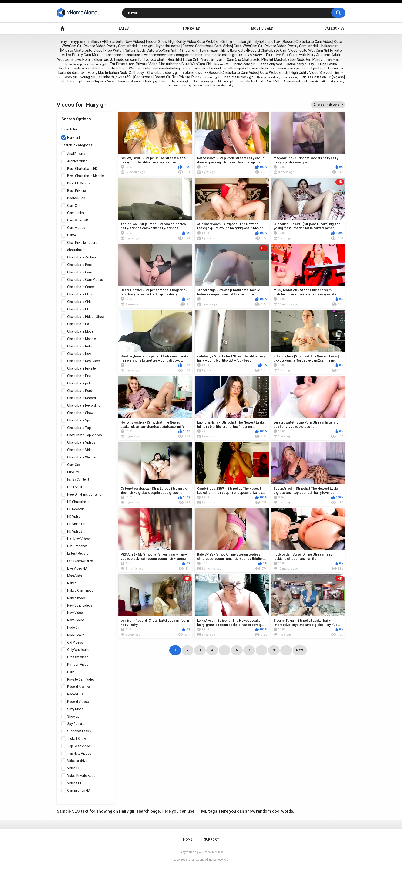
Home (62, 28)
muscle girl (98, 64)
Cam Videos (76, 228)
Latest (125, 28)
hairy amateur (209, 50)
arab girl (71, 77)
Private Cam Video (81, 679)
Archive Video (77, 161)
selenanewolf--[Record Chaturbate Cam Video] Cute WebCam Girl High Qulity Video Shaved (257, 72)
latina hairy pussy (76, 64)
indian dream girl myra (185, 85)
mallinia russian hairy (219, 85)
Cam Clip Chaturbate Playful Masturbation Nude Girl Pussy (274, 59)
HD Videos (74, 531)
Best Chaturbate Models (85, 176)
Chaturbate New (79, 354)
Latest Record (78, 553)
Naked (72, 583)
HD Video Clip (77, 524)
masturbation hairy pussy (327, 81)
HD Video (73, 516)
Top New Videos (79, 753)
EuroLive (73, 472)
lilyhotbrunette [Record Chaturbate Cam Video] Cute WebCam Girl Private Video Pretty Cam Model (237, 46)
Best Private (76, 191)
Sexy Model (75, 709)
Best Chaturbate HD (82, 168)
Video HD (73, 768)
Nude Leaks (75, 635)
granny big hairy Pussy (100, 81)
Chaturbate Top (79, 428)
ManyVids (74, 576)
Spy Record (75, 724)
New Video (75, 613)
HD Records (76, 509)
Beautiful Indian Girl (183, 60)
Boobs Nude (76, 198)
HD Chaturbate (78, 502)
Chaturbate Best (79, 265)
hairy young (291, 77)
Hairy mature (334, 59)
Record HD (75, 694)
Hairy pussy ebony (268, 77)
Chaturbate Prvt (79, 376)
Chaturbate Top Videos (84, 435)
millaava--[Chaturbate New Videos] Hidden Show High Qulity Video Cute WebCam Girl (157, 41)
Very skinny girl (212, 59)
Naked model (77, 598)
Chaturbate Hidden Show (85, 317)
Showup (73, 716)
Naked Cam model (80, 590)
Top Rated (191, 28)
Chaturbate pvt (78, 383)
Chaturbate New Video (84, 361)
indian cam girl (244, 64)
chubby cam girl (71, 81)
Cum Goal (74, 465)
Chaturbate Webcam (82, 457)
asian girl (244, 42)
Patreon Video (77, 664)
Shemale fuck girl (250, 81)
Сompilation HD (78, 790)
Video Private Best (81, 776)
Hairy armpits (253, 55)
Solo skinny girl (204, 81)
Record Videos (78, 701)
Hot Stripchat (77, 546)
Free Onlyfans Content (84, 494)
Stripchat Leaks (79, 731)
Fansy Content (78, 479)
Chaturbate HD (78, 309)
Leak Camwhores (80, 561)
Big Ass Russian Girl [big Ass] (323, 77)
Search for (69, 129)
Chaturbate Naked (80, 346)
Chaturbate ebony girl (163, 73)
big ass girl (225, 81)
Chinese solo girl (295, 81)
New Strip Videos (80, 605)
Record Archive (78, 687)
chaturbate (75, 250)
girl (232, 42)
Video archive (77, 761)
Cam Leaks (75, 213)
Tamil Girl (273, 81)
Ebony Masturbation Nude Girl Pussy (116, 73)
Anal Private (76, 154)
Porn (70, 672)
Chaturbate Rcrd (79, 391)
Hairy (63, 42)
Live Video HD (77, 568)
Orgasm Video (77, 657)
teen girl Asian (129, 81)
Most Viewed (262, 28)
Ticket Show (76, 738)
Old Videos (75, 642)
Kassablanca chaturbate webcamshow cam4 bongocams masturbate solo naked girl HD (174, 55)
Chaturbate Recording (83, 405)
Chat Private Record (82, 242)
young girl (87, 77)
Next (299, 650)
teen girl (146, 46)
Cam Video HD (77, 220)
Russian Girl (222, 64)
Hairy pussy (77, 42)
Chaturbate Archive (81, 257)
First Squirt (75, 487)
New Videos (76, 620)
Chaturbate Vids (79, 450)
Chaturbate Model (80, 331)
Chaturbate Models (81, 339)
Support (211, 839)
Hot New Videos (79, 539)
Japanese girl (180, 81)
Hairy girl (73, 137)
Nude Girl (73, 627)
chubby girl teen (155, 81)
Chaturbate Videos (81, 442)
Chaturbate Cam (79, 272)
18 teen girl (188, 50)
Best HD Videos (78, 183)
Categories (334, 28)
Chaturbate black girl (238, 77)
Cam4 (71, 235)
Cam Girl (73, 205)
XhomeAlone (196, 859)
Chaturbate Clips (79, 294)
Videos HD (74, 783)
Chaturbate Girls (79, 302)
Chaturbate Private (81, 368)
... (286, 650)
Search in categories (76, 145)
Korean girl (212, 77)
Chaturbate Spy (79, 420)
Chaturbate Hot (78, 324)
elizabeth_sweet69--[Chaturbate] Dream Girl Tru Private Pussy (150, 77)
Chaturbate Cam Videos (85, 280)
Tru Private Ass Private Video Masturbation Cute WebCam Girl (160, 64)
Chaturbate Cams (80, 287)
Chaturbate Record (81, 398)
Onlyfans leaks (78, 650)
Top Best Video (78, 746)
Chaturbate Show (80, 413)
